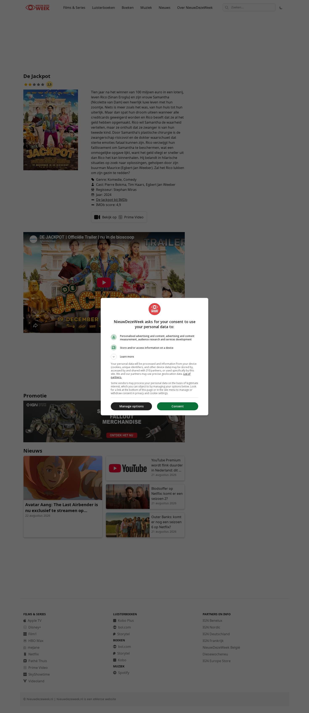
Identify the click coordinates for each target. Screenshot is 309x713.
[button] (154, 357)
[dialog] (154, 356)
